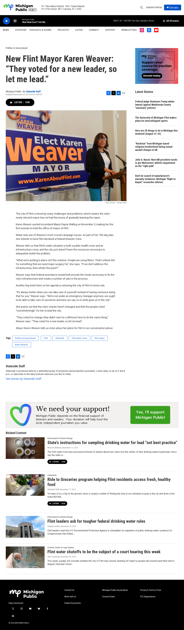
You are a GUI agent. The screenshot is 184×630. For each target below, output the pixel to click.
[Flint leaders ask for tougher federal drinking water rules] (25, 527)
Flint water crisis (79, 338)
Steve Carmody (53, 557)
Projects (63, 30)
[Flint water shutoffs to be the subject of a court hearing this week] (25, 557)
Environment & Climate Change (60, 438)
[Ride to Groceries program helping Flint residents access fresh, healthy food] (25, 485)
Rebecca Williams (54, 448)
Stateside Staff (33, 91)
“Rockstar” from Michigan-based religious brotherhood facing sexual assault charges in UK (153, 146)
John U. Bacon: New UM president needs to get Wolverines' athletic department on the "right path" (156, 163)
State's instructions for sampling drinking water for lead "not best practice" (112, 442)
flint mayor (100, 338)
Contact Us (69, 590)
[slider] (19, 20)
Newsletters (129, 30)
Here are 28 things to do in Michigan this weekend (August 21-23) (156, 132)
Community (51, 475)
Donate (173, 7)
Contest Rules (108, 597)
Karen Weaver (21, 345)
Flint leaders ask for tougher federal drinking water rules (96, 521)
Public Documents (72, 603)
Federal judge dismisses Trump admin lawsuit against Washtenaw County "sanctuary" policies (154, 104)
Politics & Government (16, 48)
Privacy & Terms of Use (150, 590)
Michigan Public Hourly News (115, 590)
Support (110, 30)
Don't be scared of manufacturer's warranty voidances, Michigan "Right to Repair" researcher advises (155, 179)
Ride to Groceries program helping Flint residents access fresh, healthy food (108, 482)
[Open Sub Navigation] (11, 30)
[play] (6, 21)
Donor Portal (154, 7)
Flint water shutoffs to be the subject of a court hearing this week (103, 551)
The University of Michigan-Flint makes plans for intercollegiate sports (156, 119)
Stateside (21, 30)
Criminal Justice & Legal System (60, 547)
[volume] (15, 21)
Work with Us (70, 597)
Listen (79, 30)
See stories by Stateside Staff (23, 378)
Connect (94, 30)
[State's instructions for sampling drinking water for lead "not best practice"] (25, 448)
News (6, 30)
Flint (46, 338)
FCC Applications (147, 597)
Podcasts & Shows (40, 30)
